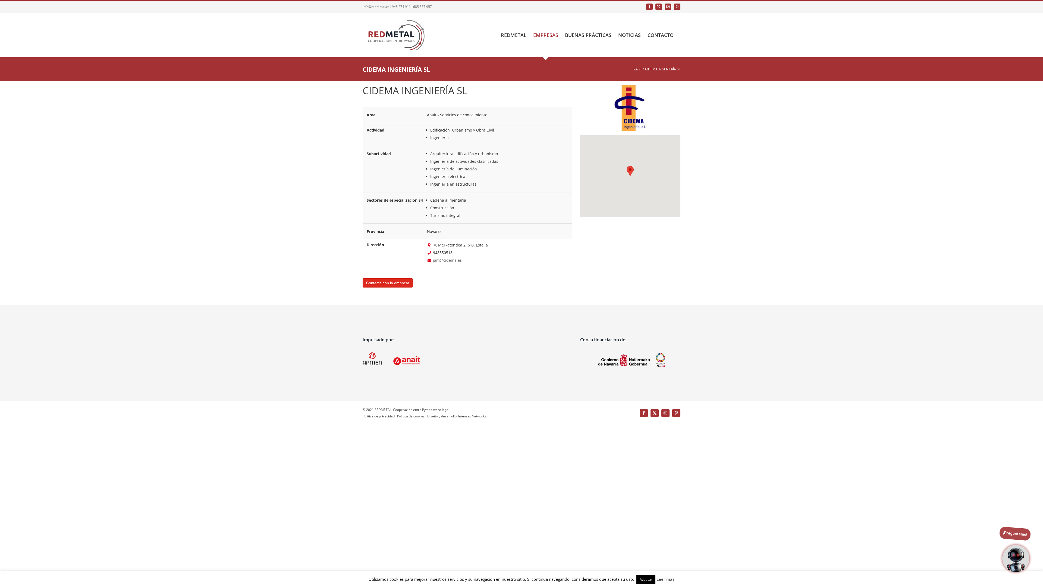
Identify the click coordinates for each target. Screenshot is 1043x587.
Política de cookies (411, 416)
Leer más (665, 579)
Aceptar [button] (646, 579)
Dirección (375, 245)
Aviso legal (441, 409)
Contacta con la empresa (387, 283)
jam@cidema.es (447, 260)
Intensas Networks (471, 416)
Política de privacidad (379, 416)
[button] (630, 171)
